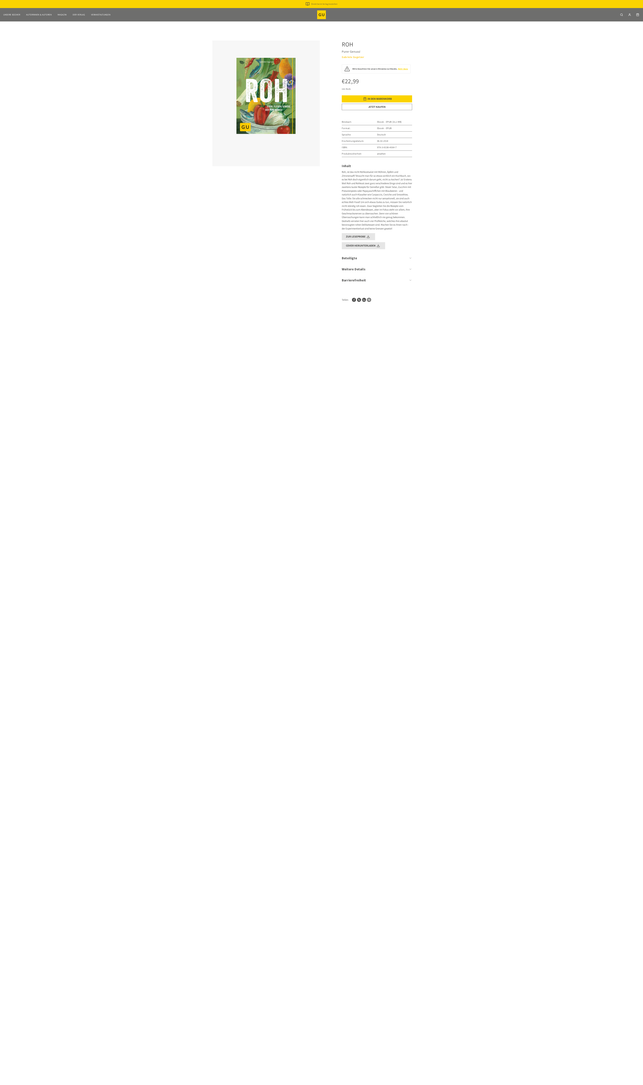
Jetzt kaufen (377, 107)
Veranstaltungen (101, 14)
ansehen (381, 153)
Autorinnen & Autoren (39, 14)
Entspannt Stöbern (324, 9)
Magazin (62, 14)
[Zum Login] (630, 15)
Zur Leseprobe (356, 236)
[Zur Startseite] (321, 14)
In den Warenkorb (380, 99)
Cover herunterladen (361, 245)
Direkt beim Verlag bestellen (324, 4)
